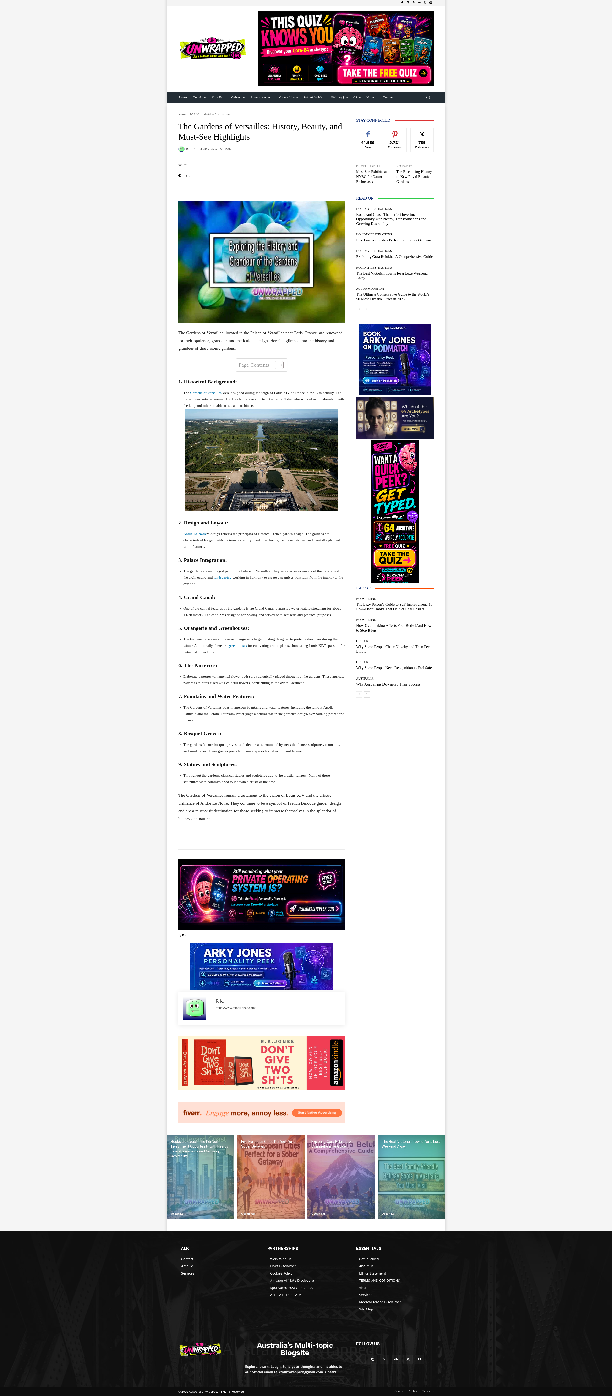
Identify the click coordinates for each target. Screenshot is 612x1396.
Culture (363, 641)
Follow (395, 132)
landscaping (223, 577)
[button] (428, 97)
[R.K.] (182, 149)
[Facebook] (402, 3)
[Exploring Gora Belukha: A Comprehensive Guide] (341, 1177)
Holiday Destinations (217, 114)
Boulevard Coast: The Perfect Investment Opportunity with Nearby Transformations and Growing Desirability (391, 219)
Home (182, 114)
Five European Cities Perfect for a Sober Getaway (394, 240)
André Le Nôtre (195, 534)
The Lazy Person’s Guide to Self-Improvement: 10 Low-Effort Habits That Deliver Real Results (394, 606)
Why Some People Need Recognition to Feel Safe (394, 668)
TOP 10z (195, 114)
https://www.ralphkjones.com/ (236, 1007)
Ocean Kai (177, 1213)
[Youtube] (431, 3)
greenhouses (237, 646)
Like (368, 132)
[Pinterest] (413, 3)
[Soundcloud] (419, 3)
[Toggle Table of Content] (277, 365)
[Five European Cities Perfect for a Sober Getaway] (271, 1177)
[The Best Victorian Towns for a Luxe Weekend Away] (411, 1177)
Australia (364, 678)
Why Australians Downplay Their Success (388, 684)
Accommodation (370, 288)
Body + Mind (366, 598)
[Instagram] (408, 3)
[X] (425, 3)
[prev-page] (359, 309)
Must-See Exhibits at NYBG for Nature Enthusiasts (371, 177)
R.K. (193, 149)
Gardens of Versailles (205, 393)
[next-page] (367, 309)
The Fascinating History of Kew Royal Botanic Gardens (414, 177)
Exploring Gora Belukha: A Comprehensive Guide (394, 257)
